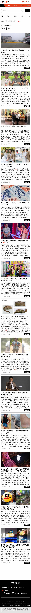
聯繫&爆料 (14, 587)
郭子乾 (4, 29)
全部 (2, 16)
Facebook (8, 593)
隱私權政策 (22, 587)
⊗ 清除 (21, 11)
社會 (9, 16)
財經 (22, 16)
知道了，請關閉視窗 (26, 605)
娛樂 (15, 16)
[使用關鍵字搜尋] (27, 10)
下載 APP (24, 1)
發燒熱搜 (5, 590)
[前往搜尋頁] (28, 2)
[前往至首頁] (5, 2)
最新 (9, 5)
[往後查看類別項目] (28, 5)
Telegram (24, 593)
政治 (28, 16)
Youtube (16, 593)
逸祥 (9, 29)
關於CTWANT (5, 587)
